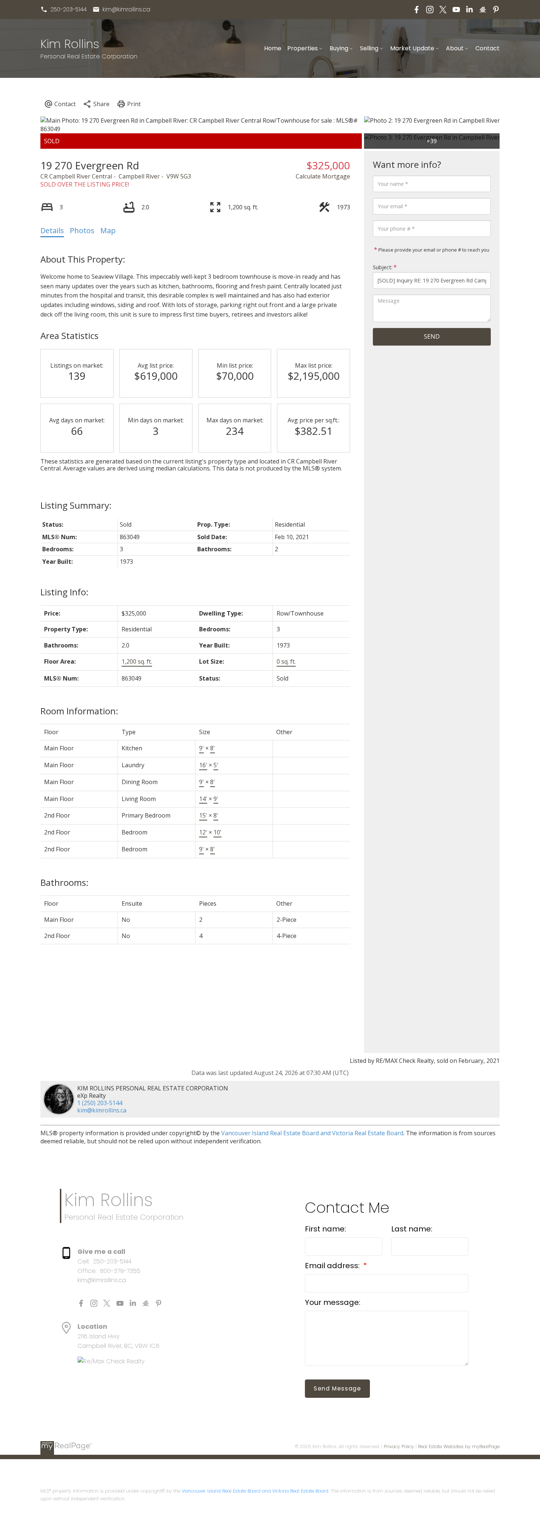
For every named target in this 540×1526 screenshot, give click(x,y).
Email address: (333, 1265)
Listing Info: (64, 592)
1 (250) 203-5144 (99, 1103)
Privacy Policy (399, 1446)
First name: (325, 1229)
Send (432, 336)
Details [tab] (52, 230)
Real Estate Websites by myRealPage (459, 1446)
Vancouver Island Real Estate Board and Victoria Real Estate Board (312, 1133)
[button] (63, 9)
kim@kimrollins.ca (126, 9)
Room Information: (79, 711)
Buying (339, 48)
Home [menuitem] (272, 48)
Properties (302, 48)
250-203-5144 (68, 9)
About (455, 48)
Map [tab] (108, 230)
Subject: (382, 267)
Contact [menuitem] (487, 48)
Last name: (411, 1229)
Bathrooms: (64, 882)
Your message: (332, 1302)
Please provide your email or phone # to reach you (433, 249)
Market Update (412, 48)
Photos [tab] (82, 230)
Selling (369, 48)
